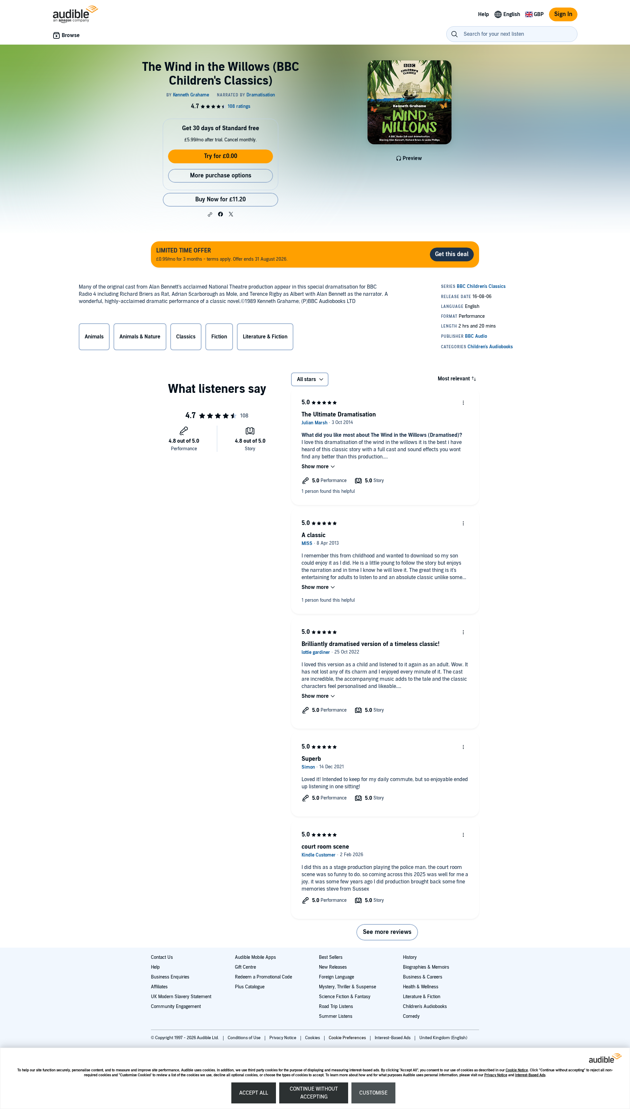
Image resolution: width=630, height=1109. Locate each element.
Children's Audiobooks (425, 1006)
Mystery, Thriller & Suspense (347, 987)
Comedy (411, 1016)
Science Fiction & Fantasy (344, 996)
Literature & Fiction (421, 996)
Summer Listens (335, 1016)
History (410, 957)
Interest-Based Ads (530, 1075)
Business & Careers (422, 977)
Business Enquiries (170, 977)
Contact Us (162, 957)
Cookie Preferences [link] (347, 1037)
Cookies (313, 1037)
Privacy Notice (495, 1075)
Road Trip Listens (336, 1006)
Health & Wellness (420, 987)
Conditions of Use (245, 1037)
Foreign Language (336, 977)
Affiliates (159, 987)
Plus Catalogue (249, 987)
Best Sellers (331, 957)
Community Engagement (176, 1006)
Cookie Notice (517, 1070)
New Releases (333, 967)
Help (155, 967)
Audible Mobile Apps (255, 957)
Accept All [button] (254, 1093)
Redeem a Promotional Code (263, 977)
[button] (210, 214)
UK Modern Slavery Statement (181, 996)
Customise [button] (373, 1093)
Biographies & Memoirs (426, 967)
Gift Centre (245, 967)
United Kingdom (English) (443, 1037)
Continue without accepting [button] (314, 1093)
